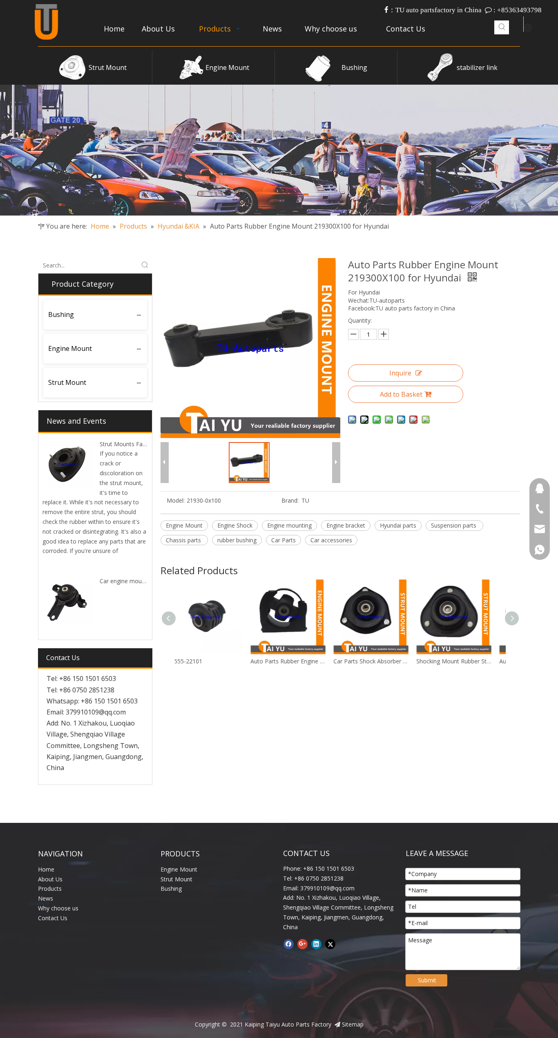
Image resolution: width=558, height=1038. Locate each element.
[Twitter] (330, 944)
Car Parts (283, 540)
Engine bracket (345, 525)
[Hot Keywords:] (502, 27)
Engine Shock (234, 525)
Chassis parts (184, 540)
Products (50, 888)
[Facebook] (288, 944)
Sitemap (353, 1024)
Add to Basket (401, 394)
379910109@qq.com (96, 712)
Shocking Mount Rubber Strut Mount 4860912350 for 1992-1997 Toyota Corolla (382, 661)
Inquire (400, 372)
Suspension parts (454, 525)
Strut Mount (108, 67)
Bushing (354, 67)
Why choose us (58, 908)
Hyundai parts (398, 525)
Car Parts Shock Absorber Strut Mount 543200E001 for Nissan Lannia (299, 661)
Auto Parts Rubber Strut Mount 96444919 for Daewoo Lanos (465, 661)
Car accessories (331, 540)
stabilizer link (477, 67)
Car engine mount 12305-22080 (141, 581)
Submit (427, 980)
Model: (176, 500)
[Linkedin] (316, 944)
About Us (50, 879)
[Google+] (302, 944)
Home (46, 869)
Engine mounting (289, 525)
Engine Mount (227, 67)
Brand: (290, 500)
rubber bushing (237, 540)
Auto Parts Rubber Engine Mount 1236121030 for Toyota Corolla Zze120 (216, 661)
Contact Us (52, 918)
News (45, 898)
